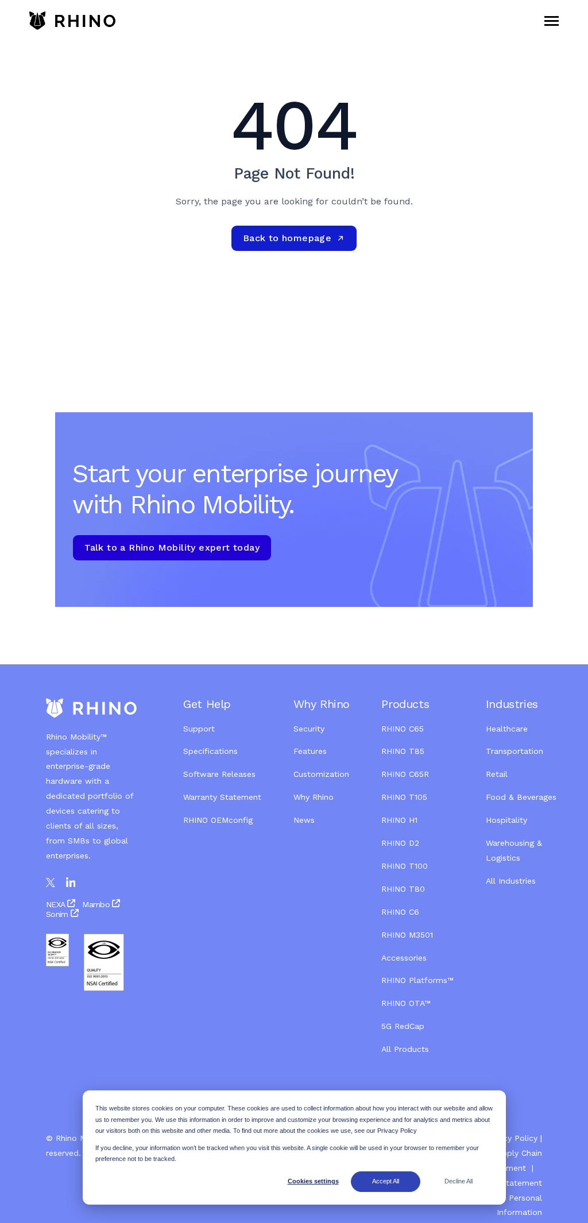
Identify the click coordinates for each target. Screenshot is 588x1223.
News (304, 820)
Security (308, 728)
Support (199, 728)
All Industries (511, 880)
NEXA (56, 904)
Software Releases (219, 774)
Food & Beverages (521, 797)
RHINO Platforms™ (417, 980)
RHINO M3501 (407, 934)
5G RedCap (402, 1026)
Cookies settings (313, 1181)
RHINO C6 (400, 911)
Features (310, 751)
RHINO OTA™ (406, 1003)
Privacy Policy (511, 1138)
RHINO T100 (404, 865)
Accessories (404, 957)
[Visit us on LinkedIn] (71, 882)
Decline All (458, 1181)
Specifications (210, 751)
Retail (498, 774)
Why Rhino (313, 797)
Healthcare (507, 728)
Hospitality (506, 820)
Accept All (385, 1181)
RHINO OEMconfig (218, 820)
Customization (321, 774)
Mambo (96, 904)
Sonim (57, 914)
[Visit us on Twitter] (50, 882)
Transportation (514, 751)
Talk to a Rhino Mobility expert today (172, 547)
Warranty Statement (222, 797)
